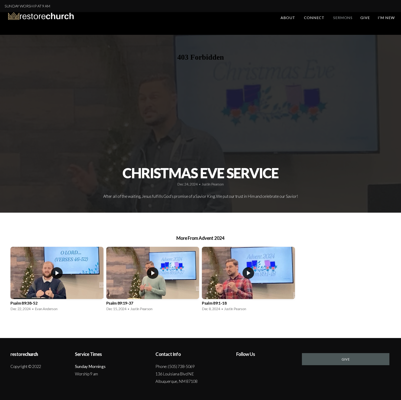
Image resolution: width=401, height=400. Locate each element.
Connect (314, 17)
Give (365, 17)
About (288, 17)
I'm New (386, 17)
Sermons (343, 17)
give (346, 359)
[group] (56, 280)
